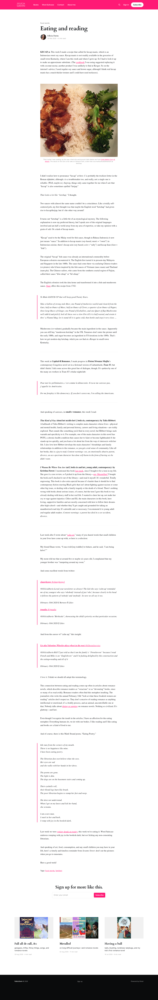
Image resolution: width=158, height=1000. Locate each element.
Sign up (79, 981)
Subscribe (137, 5)
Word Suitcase (48, 5)
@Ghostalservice (70, 645)
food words (45, 23)
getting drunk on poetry (67, 831)
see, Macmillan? (100, 474)
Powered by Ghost (137, 981)
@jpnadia (48, 609)
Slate (48, 285)
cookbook (80, 62)
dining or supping (70, 706)
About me (71, 5)
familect (59, 871)
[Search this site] (119, 4)
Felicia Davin (53, 36)
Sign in (126, 5)
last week (79, 470)
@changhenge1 (52, 581)
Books (36, 5)
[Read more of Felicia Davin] (43, 37)
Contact (60, 5)
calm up (70, 534)
